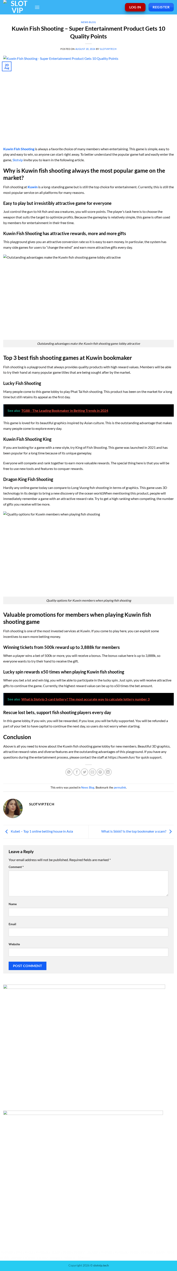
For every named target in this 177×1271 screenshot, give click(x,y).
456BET (56, 1258)
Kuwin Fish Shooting (18, 149)
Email (12, 924)
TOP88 (29, 1258)
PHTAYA (42, 1252)
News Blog (88, 22)
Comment (16, 867)
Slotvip (18, 160)
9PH (19, 1252)
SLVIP (56, 1252)
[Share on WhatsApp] (69, 772)
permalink (120, 787)
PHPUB (106, 1252)
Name (13, 904)
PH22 (67, 1252)
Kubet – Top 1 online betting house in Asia (41, 831)
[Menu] (37, 7)
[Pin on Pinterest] (100, 772)
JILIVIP (92, 1252)
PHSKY (79, 1252)
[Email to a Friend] (92, 772)
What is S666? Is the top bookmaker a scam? (134, 831)
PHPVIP (7, 1252)
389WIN (83, 1258)
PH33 (29, 1252)
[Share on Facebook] (76, 772)
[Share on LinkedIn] (108, 772)
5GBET (69, 1258)
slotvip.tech (108, 48)
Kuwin (33, 187)
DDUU (42, 1258)
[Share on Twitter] (84, 772)
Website (14, 944)
